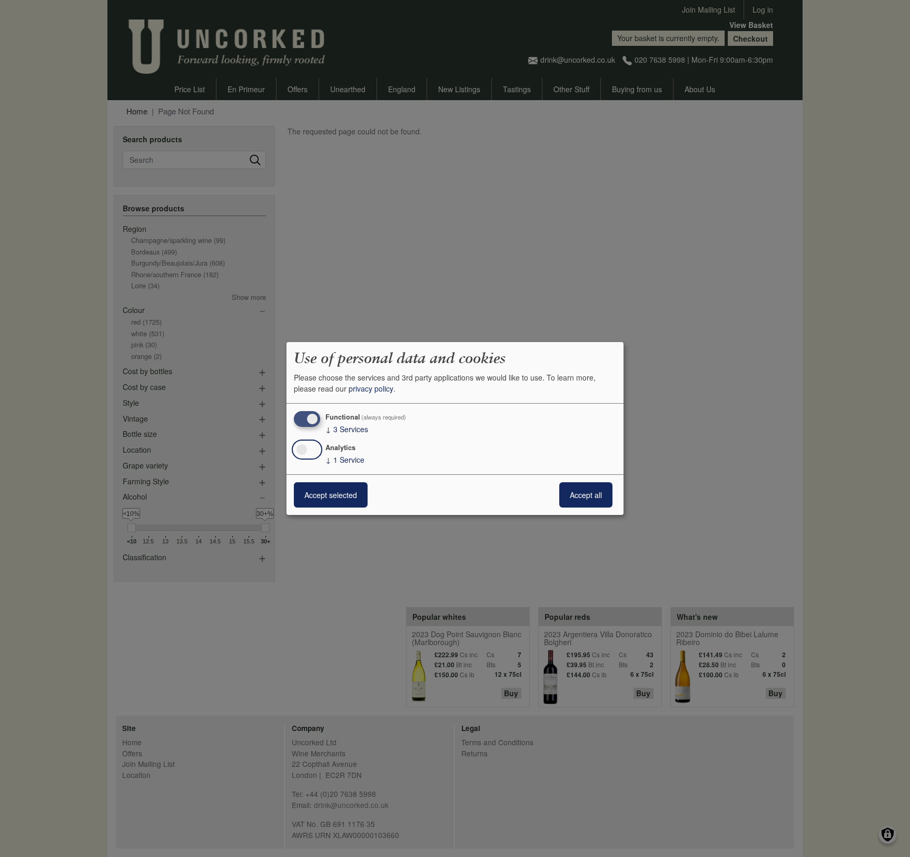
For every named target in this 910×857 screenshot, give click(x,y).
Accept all (586, 495)
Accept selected (330, 495)
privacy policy (371, 388)
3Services (346, 429)
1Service (344, 459)
